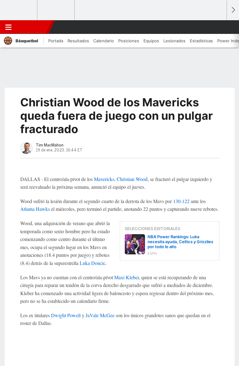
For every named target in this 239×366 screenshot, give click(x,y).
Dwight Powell (66, 315)
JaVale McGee (100, 315)
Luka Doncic (92, 263)
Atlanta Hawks (35, 209)
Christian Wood (132, 179)
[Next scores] (233, 10)
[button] (218, 27)
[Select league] (19, 10)
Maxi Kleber (126, 277)
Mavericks (104, 179)
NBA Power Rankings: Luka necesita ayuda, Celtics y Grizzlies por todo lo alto (180, 241)
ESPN (32, 27)
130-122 (181, 201)
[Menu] (8, 27)
